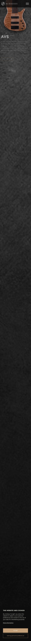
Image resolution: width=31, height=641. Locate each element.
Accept (15, 630)
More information (8, 623)
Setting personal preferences (15, 635)
